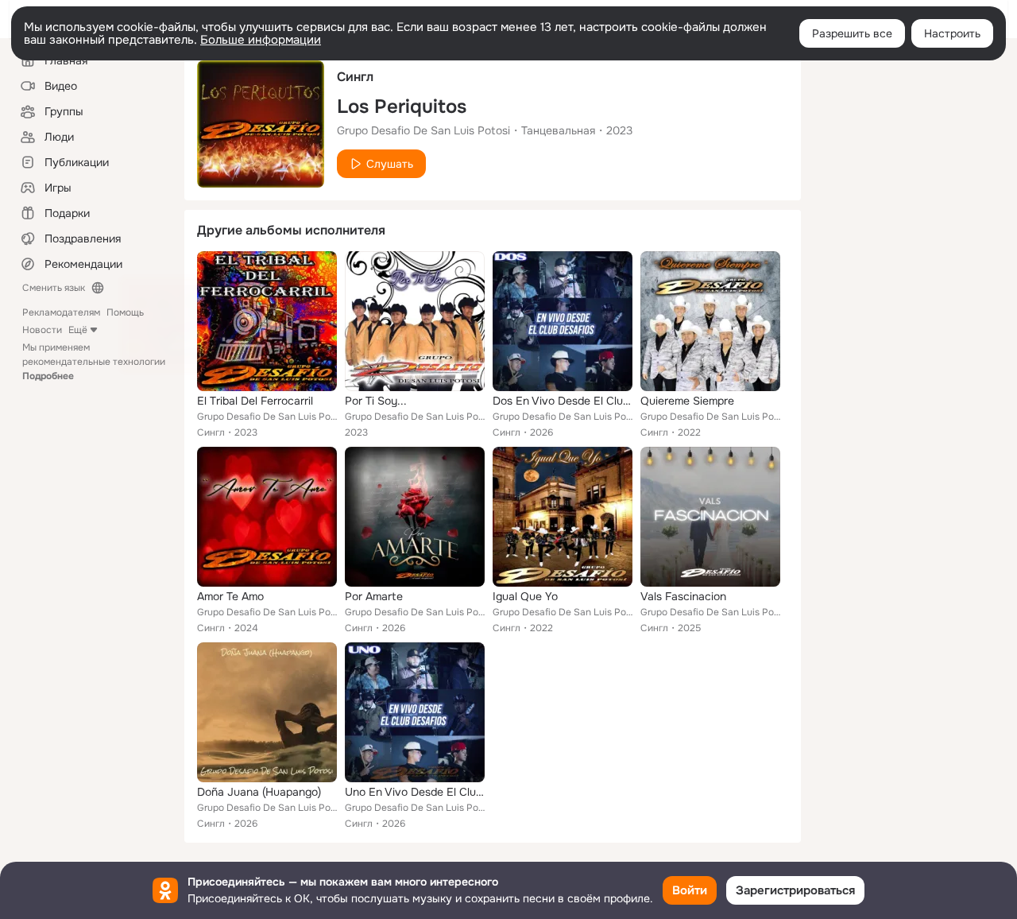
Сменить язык (53, 287)
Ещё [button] (77, 330)
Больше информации (260, 40)
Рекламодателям (61, 312)
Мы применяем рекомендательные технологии (93, 361)
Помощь (125, 312)
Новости (42, 330)
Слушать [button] (389, 164)
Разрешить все (852, 33)
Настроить (952, 33)
